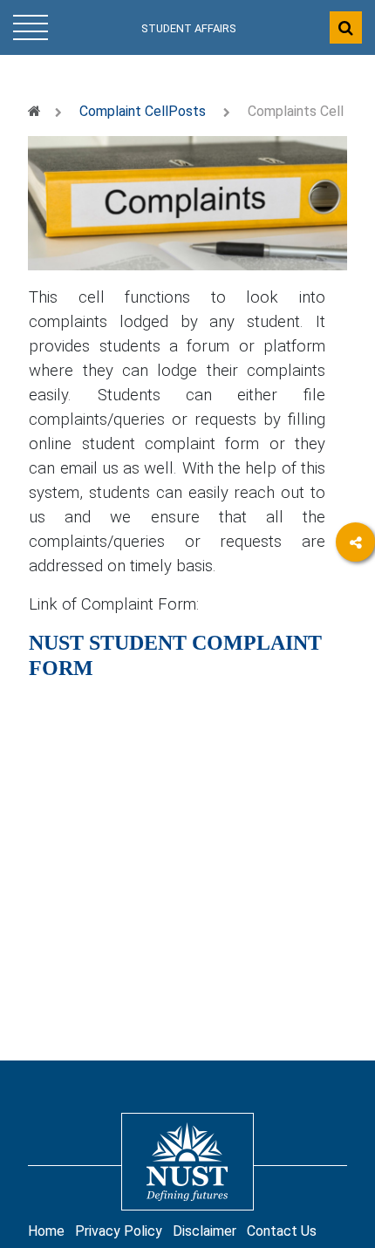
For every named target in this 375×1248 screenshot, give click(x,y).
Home (46, 1231)
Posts (187, 111)
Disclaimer (204, 1231)
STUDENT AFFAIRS (188, 28)
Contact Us (282, 1231)
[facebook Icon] (355, 590)
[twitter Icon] (355, 686)
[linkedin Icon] (355, 638)
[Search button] (346, 27)
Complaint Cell (123, 111)
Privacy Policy (118, 1231)
